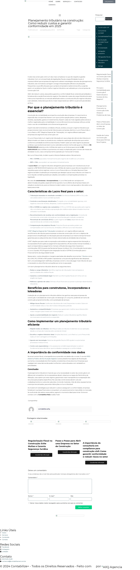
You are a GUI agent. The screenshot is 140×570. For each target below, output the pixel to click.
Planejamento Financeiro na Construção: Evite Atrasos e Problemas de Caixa (104, 110)
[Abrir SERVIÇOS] (70, 2)
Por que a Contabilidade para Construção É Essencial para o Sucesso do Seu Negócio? (103, 93)
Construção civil (103, 27)
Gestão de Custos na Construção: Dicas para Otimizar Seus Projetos (103, 139)
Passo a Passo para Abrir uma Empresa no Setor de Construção (68, 443)
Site (72, 496)
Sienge (100, 66)
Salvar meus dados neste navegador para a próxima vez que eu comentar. (56, 503)
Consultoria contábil (102, 32)
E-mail (52, 496)
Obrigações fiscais (104, 57)
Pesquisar (99, 15)
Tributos (85, 256)
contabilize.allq (45, 30)
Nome (30, 496)
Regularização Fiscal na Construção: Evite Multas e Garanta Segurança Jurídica (104, 78)
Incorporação (102, 48)
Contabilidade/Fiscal (105, 36)
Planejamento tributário (103, 61)
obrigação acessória (101, 52)
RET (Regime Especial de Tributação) (42, 231)
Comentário (32, 477)
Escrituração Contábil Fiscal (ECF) (103, 42)
